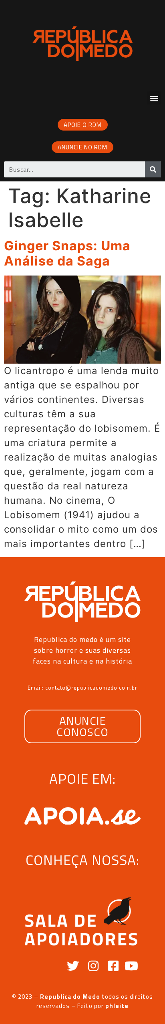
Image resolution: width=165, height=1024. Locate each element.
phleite (117, 1005)
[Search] (153, 169)
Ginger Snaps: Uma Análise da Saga (67, 253)
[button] (154, 98)
